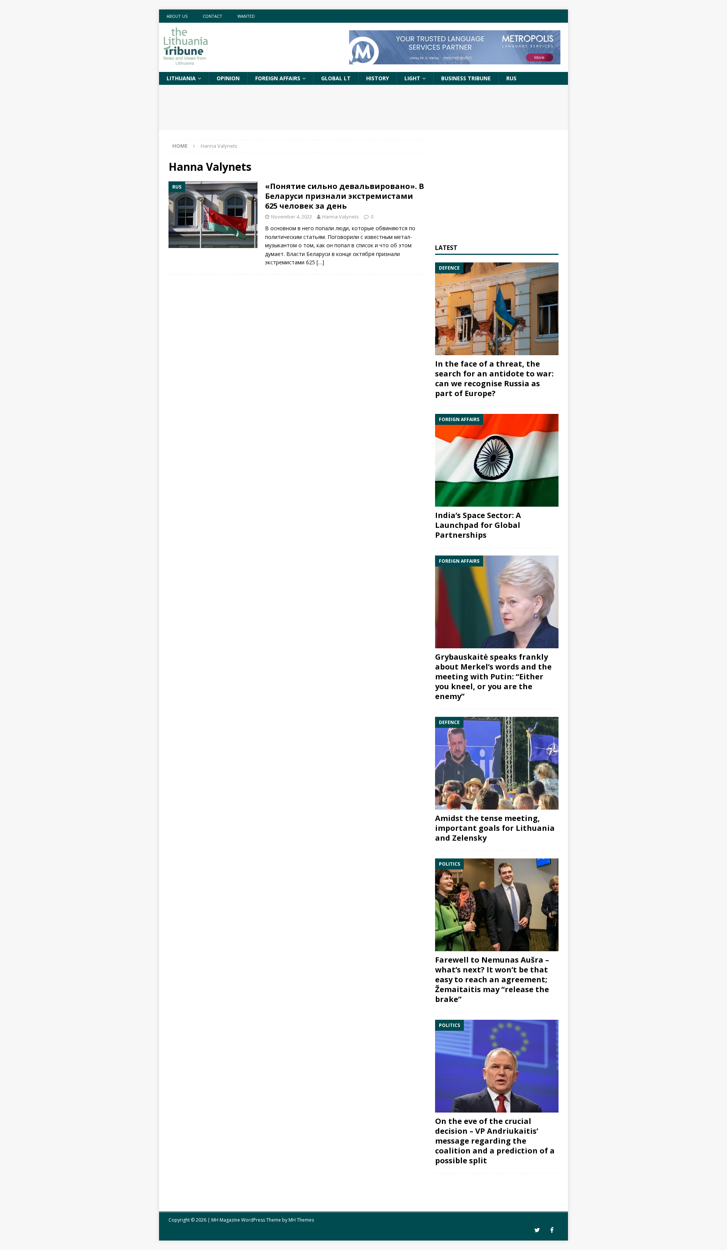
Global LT (336, 78)
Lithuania (181, 78)
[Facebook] (552, 1230)
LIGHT (412, 78)
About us (177, 16)
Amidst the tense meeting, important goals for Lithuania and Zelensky (495, 828)
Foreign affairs (277, 78)
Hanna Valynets (340, 216)
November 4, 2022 (291, 216)
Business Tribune (466, 78)
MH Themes (301, 1220)
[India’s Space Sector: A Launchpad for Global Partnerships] (497, 460)
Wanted (246, 16)
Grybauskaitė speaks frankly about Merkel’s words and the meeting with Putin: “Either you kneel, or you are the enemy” (493, 676)
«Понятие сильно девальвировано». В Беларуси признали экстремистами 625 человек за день (344, 196)
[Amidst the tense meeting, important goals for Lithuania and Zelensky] (497, 763)
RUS (511, 78)
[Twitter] (537, 1230)
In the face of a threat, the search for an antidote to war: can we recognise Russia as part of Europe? (494, 378)
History (377, 78)
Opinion (228, 78)
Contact (212, 16)
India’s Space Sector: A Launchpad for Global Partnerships (478, 525)
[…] (320, 262)
